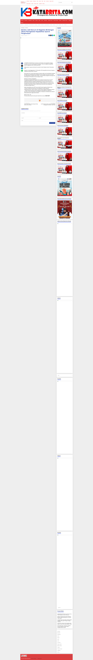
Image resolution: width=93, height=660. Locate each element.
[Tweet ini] (51, 35)
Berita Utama (59, 645)
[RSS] (39, 100)
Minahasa (58, 634)
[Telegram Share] (52, 35)
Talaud (58, 647)
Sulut (58, 640)
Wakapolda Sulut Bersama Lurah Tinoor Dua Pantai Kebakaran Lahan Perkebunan (64, 614)
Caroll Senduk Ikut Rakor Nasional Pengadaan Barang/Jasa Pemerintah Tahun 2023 (48, 104)
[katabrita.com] (24, 655)
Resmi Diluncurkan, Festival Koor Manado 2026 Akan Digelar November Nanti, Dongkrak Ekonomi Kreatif (64, 626)
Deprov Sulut (59, 644)
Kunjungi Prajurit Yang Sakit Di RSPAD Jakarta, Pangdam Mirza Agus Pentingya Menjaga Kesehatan (64, 620)
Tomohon (22, 35)
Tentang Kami (39, 658)
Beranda (58, 632)
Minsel (58, 637)
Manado (58, 631)
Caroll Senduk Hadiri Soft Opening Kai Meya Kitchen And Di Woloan (31, 104)
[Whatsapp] (54, 35)
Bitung (58, 652)
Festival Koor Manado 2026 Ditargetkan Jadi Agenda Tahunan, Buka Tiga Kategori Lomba (64, 624)
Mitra (58, 639)
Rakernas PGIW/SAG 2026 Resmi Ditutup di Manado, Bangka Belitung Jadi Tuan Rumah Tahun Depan (64, 617)
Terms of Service (33, 658)
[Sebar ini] (49, 35)
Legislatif (58, 650)
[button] (72, 2)
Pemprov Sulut (59, 648)
